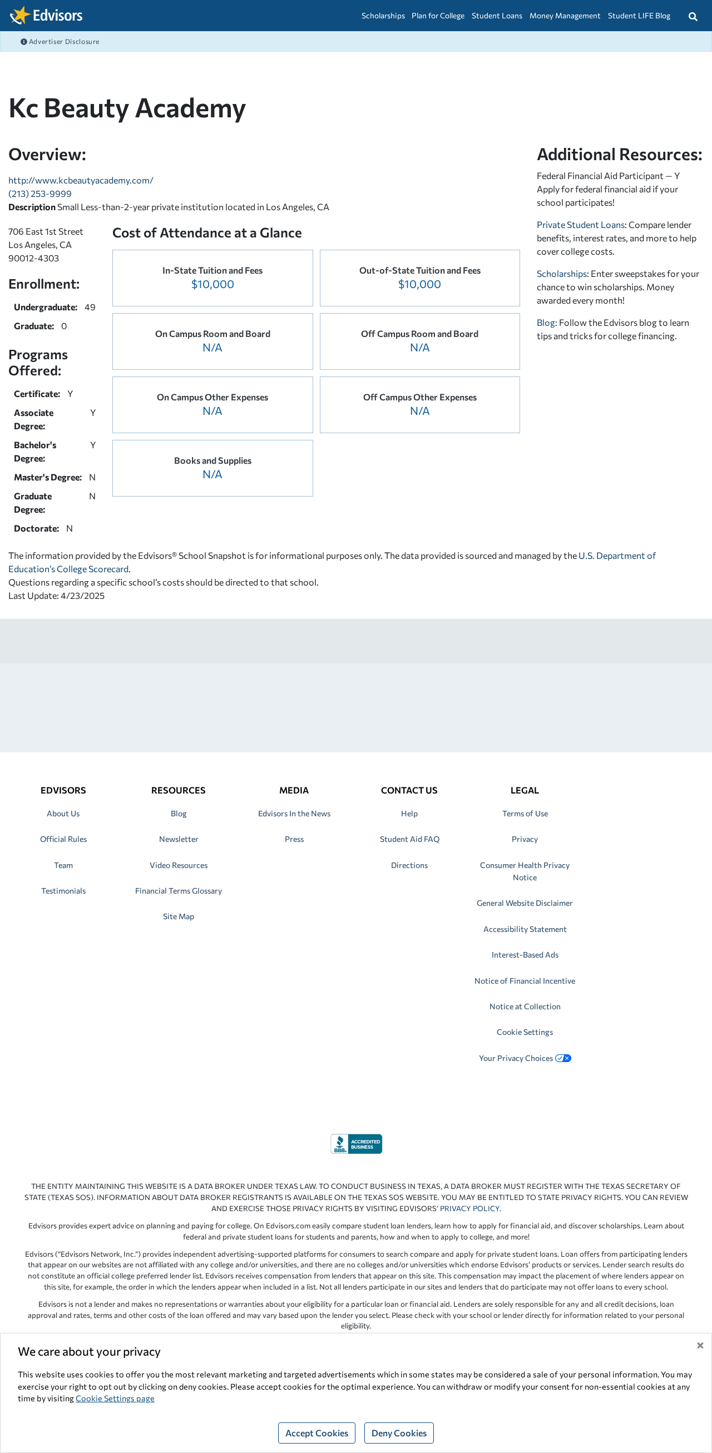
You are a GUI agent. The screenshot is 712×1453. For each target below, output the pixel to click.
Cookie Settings (525, 1032)
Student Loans (497, 15)
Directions (409, 865)
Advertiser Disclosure (63, 41)
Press (294, 839)
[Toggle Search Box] (693, 15)
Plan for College (438, 15)
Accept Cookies (316, 1432)
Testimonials (63, 890)
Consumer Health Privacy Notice (525, 871)
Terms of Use (525, 813)
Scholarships (383, 15)
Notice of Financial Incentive (524, 980)
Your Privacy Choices (516, 1058)
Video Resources (178, 865)
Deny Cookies (399, 1432)
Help (409, 813)
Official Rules (63, 839)
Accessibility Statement (525, 929)
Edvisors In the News (294, 813)
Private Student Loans (581, 224)
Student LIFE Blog (639, 15)
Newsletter (179, 839)
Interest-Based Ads (525, 954)
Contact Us (409, 790)
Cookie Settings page (115, 1398)
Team (63, 865)
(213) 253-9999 (40, 193)
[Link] (356, 1142)
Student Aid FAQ (409, 839)
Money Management (565, 15)
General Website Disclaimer (525, 902)
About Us (63, 813)
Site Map (178, 916)
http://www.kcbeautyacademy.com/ (81, 180)
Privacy (525, 839)
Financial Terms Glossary (178, 890)
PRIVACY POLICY (470, 1208)
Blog (179, 813)
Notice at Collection (525, 1006)
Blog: (548, 322)
